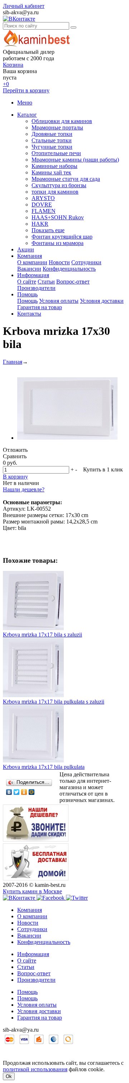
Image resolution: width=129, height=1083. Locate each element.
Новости (59, 262)
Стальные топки (52, 140)
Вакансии (29, 269)
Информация (33, 275)
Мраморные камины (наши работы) (75, 160)
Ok (9, 1076)
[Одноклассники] (24, 792)
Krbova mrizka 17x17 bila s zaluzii (42, 635)
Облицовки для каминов (62, 121)
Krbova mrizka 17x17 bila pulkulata (44, 767)
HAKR (40, 224)
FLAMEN (44, 211)
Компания (29, 256)
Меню (24, 102)
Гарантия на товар (39, 307)
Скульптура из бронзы (59, 185)
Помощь (27, 294)
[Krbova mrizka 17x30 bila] (67, 438)
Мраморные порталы (57, 127)
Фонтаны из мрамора (57, 243)
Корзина (13, 65)
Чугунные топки (52, 147)
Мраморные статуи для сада (66, 179)
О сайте (26, 282)
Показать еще (48, 230)
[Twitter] (16, 792)
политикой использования (35, 1069)
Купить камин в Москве (32, 891)
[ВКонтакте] (9, 792)
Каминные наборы (54, 166)
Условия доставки (102, 301)
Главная (12, 362)
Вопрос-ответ (73, 282)
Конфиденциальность (69, 269)
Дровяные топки (52, 134)
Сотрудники (86, 262)
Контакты (29, 314)
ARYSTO (43, 198)
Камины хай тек (51, 172)
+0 (6, 84)
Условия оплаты (58, 301)
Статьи (46, 282)
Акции (25, 249)
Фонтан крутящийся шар (62, 237)
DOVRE (42, 204)
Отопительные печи (56, 153)
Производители (36, 288)
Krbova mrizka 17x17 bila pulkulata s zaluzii (53, 702)
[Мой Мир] (31, 792)
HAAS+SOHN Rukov (58, 217)
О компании (32, 262)
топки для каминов (55, 192)
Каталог (27, 115)
